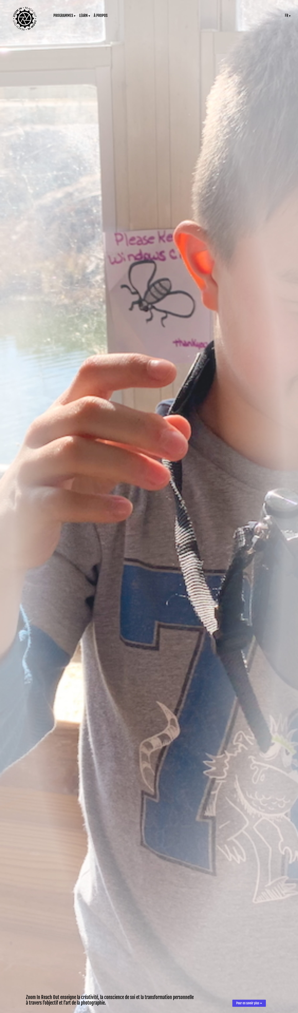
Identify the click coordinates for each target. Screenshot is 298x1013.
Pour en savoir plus (249, 1003)
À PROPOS (101, 15)
